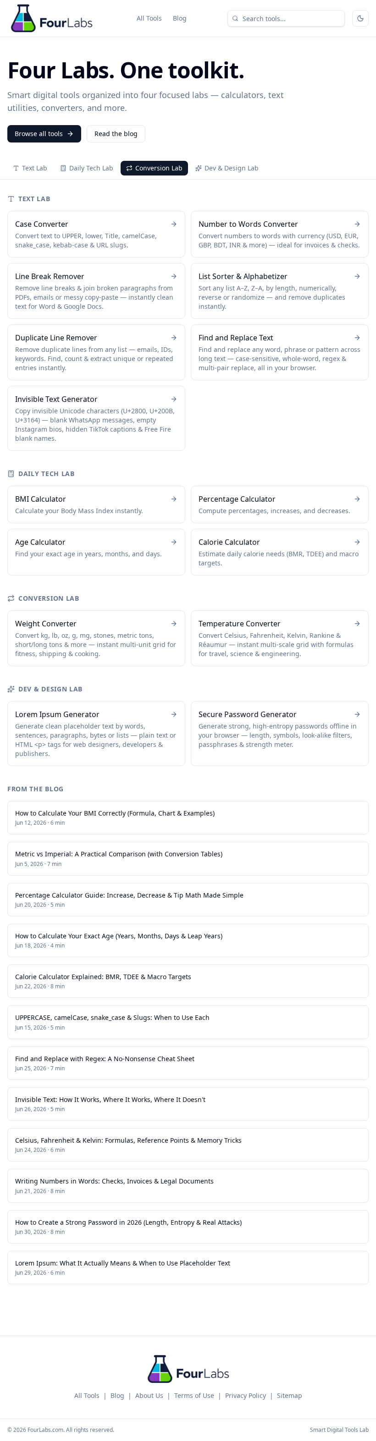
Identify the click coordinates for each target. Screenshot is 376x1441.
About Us (149, 1395)
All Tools (149, 18)
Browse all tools (39, 133)
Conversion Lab (158, 168)
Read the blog (116, 133)
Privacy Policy (245, 1395)
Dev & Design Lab (232, 168)
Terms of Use (194, 1395)
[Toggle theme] (360, 18)
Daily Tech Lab (91, 168)
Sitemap (289, 1395)
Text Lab (34, 168)
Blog (180, 18)
